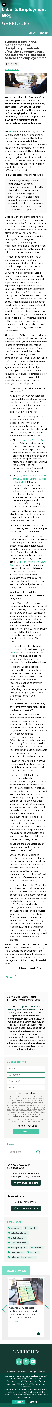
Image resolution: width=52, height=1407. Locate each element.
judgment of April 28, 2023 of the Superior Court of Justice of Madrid (29, 478)
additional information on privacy (26, 1116)
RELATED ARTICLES (17, 1271)
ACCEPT (19, 1402)
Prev (2, 1305)
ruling (13, 131)
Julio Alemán (12, 69)
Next (45, 1305)
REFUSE (33, 1402)
